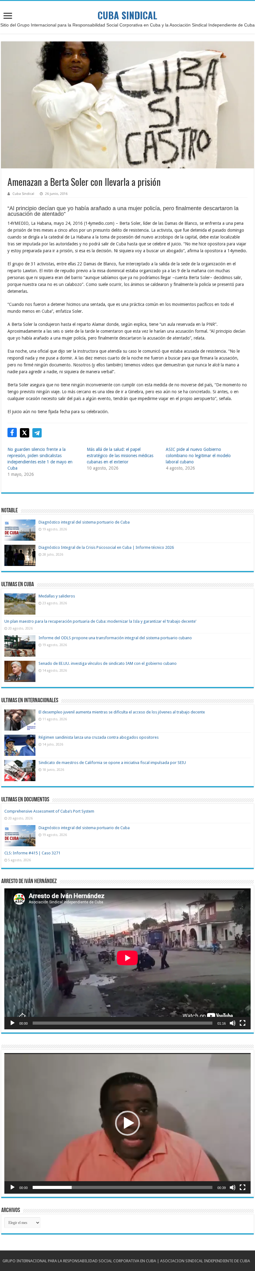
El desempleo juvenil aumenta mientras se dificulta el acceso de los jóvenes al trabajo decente (122, 712)
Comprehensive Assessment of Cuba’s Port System (49, 811)
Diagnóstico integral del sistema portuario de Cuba (84, 522)
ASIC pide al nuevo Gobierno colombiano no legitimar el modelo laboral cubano (198, 455)
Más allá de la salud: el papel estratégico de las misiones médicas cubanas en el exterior (120, 455)
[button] (127, 1123)
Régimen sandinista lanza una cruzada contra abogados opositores (99, 737)
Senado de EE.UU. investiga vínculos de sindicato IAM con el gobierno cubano (108, 663)
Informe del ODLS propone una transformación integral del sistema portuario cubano (115, 638)
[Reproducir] (12, 1023)
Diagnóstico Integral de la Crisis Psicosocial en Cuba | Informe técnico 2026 (106, 547)
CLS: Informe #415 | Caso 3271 (32, 853)
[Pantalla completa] (242, 1023)
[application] (127, 958)
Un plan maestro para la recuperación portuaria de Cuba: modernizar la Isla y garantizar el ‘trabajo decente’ (100, 621)
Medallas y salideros (57, 596)
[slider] (122, 1187)
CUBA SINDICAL (127, 15)
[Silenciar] (233, 1023)
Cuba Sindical (23, 194)
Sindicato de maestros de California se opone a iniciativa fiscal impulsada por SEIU (112, 762)
